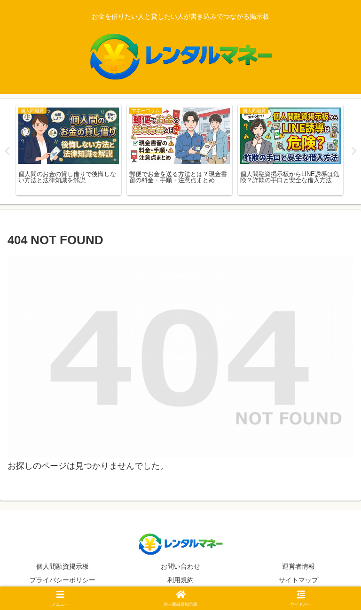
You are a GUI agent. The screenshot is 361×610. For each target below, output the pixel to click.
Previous (7, 151)
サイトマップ (298, 580)
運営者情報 (298, 566)
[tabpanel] (68, 149)
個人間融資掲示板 (62, 566)
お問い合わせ (180, 566)
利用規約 (180, 580)
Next (354, 151)
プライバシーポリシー (62, 580)
